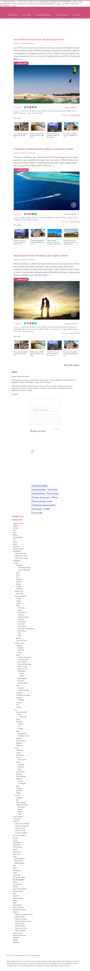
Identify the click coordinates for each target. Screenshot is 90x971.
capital (15, 542)
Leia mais (15, 394)
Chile (18, 686)
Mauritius (19, 579)
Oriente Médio (20, 741)
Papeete (70, 217)
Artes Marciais (22, 733)
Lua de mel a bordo (19, 877)
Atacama (20, 688)
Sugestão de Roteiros (19, 910)
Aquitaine (21, 764)
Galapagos (21, 700)
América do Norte (20, 596)
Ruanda (18, 584)
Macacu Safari (22, 666)
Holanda (18, 774)
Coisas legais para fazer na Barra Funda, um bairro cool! (20, 135)
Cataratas (16, 546)
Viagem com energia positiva (52, 329)
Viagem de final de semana (23, 921)
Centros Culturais (18, 549)
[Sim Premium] (37, 509)
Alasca (20, 610)
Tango (20, 652)
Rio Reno (19, 790)
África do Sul (19, 591)
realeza (15, 900)
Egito (18, 572)
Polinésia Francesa (22, 805)
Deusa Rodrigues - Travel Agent (18, 9)
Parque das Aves (23, 669)
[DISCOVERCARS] (38, 493)
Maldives (19, 738)
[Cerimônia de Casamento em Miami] (43, 505)
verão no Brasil (22, 683)
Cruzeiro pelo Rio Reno (22, 823)
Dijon (19, 769)
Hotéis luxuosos (19, 863)
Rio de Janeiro (22, 678)
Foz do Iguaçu (22, 662)
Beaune (15, 535)
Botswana (19, 565)
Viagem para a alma (21, 928)
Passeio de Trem (18, 891)
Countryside (16, 819)
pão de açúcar (17, 884)
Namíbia (19, 582)
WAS (19, 635)
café (14, 539)
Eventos (15, 838)
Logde (15, 873)
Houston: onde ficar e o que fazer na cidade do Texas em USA (53, 135)
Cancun (18, 601)
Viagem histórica (20, 926)
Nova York (21, 624)
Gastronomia (18, 329)
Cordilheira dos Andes (23, 695)
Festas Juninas (17, 847)
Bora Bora (35, 217)
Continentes (50, 111)
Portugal (19, 788)
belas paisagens (36, 111)
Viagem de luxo (19, 923)
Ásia (16, 710)
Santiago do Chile (23, 690)
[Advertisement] (45, 25)
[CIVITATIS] (52, 489)
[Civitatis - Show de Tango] (41, 497)
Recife (21, 676)
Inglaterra (19, 779)
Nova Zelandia (20, 802)
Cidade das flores (23, 659)
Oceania (64, 217)
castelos (15, 544)
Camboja (20, 724)
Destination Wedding (43, 15)
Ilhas (14, 866)
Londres (20, 781)
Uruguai (18, 707)
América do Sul (26, 111)
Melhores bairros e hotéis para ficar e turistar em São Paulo (37, 135)
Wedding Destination (19, 935)
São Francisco (22, 626)
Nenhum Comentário (71, 107)
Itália (17, 786)
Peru (17, 705)
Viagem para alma (20, 553)
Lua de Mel (27, 15)
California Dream (23, 617)
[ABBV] (47, 509)
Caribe (18, 603)
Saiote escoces (22, 759)
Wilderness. (16, 938)
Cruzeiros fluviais (20, 830)
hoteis (32, 329)
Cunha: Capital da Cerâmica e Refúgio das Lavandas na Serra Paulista (54, 242)
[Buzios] (54, 497)
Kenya (18, 575)
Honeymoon (58, 111)
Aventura (16, 528)
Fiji (17, 800)
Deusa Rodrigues (75, 115)
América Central (18, 523)
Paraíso (15, 886)
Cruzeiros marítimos (21, 833)
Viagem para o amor (24, 113)
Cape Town (19, 593)
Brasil (44, 111)
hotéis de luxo (19, 861)
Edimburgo (19, 755)
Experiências (12, 15)
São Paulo (76, 15)
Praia (14, 893)
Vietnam (20, 728)
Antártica (16, 526)
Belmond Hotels (20, 858)
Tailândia (19, 745)
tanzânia (18, 586)
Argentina (19, 645)
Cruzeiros (16, 821)
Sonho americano (18, 907)
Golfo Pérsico (20, 772)
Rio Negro (21, 650)
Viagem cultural (67, 329)
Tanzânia (19, 589)
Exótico (15, 840)
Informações (17, 870)
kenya (18, 577)
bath (14, 532)
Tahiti (75, 217)
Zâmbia (15, 940)
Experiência (16, 842)
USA (19, 633)
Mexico (15, 882)
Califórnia (21, 615)
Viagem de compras (21, 919)
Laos (19, 726)
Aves (14, 530)
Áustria (18, 753)
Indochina (19, 721)
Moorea (58, 217)
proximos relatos (18, 898)
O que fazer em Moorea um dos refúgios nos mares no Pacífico (43, 148)
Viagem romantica (37, 113)
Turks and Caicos (21, 640)
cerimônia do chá (23, 736)
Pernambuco (22, 671)
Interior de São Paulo (24, 664)
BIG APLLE (22, 612)
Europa (17, 748)
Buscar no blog (37, 406)
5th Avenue (21, 608)
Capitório (21, 619)
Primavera (16, 896)
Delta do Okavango (24, 570)
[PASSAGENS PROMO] (39, 486)
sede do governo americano (26, 628)
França (18, 762)
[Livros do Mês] (37, 513)
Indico (15, 868)
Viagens (15, 912)
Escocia (18, 757)
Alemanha (19, 750)
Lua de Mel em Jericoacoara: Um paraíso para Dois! (39, 39)
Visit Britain (22, 783)
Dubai (20, 714)
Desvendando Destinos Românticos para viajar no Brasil (41, 255)
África (17, 563)
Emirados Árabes (21, 712)
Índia (17, 719)
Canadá (18, 598)
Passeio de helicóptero (20, 889)
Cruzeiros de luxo (20, 828)
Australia (19, 798)
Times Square (22, 631)
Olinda (22, 673)
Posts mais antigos (71, 365)
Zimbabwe (16, 942)
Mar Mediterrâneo (18, 880)
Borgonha (21, 767)
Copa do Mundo (18, 817)
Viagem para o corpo (21, 558)
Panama (18, 638)
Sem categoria (17, 905)
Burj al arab (23, 717)
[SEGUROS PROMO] (39, 489)
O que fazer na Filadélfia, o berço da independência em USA (70, 135)
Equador (19, 697)
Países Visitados (61, 15)
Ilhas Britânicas (21, 776)
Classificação (17, 551)
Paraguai (19, 702)
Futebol (15, 849)
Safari (15, 903)
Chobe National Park (24, 567)
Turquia (18, 793)
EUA (17, 605)
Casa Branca (21, 622)
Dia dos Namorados (61, 327)
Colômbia (19, 693)
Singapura (19, 743)
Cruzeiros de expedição (22, 826)
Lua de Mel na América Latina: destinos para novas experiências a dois (70, 242)
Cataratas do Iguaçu (24, 657)
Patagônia (21, 648)
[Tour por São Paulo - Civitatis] (42, 501)
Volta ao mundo (18, 933)
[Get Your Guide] (52, 493)
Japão (18, 731)
